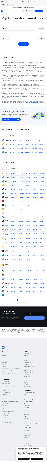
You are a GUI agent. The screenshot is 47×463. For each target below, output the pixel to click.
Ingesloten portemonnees (30, 398)
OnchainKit (26, 409)
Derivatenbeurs (27, 386)
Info (2, 353)
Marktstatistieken (6, 385)
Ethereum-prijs (27, 433)
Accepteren (36, 458)
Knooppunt (26, 414)
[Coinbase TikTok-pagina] (12, 450)
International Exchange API (30, 423)
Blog (3, 358)
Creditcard (26, 360)
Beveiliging (4, 362)
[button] (45, 11)
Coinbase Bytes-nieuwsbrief (8, 386)
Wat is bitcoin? (5, 396)
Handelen (26, 353)
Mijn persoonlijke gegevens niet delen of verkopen (11, 374)
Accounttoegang (5, 420)
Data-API (26, 410)
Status (3, 424)
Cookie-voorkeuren (6, 371)
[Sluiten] (44, 448)
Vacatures (4, 355)
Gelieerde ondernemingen (8, 357)
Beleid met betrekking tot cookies (9, 370)
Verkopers (4, 366)
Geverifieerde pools (28, 388)
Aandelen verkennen (6, 383)
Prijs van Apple (27, 443)
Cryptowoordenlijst (6, 392)
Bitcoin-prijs (27, 431)
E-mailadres (26, 311)
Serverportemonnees (29, 396)
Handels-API (27, 405)
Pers (3, 360)
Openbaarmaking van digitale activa (10, 377)
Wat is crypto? (5, 398)
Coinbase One (27, 357)
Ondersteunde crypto (6, 422)
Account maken (5, 413)
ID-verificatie (5, 415)
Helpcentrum (5, 409)
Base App (26, 355)
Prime (25, 380)
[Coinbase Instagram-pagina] (9, 450)
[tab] (6, 51)
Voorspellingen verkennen (30, 366)
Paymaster (26, 407)
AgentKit (26, 416)
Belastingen (4, 405)
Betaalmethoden (5, 419)
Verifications (27, 412)
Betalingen (26, 374)
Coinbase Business (28, 372)
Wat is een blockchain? (7, 399)
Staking (26, 382)
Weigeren (23, 458)
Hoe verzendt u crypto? (7, 403)
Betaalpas (26, 362)
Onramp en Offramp (28, 401)
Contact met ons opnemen (8, 411)
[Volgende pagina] (29, 300)
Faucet (25, 420)
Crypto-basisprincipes (7, 388)
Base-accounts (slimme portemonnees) (33, 399)
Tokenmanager (27, 376)
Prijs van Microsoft (28, 445)
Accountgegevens (6, 417)
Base (25, 394)
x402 (25, 403)
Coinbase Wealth (28, 358)
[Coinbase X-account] (1, 450)
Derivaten (26, 364)
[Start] (2, 11)
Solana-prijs (27, 435)
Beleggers (4, 364)
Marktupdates (5, 394)
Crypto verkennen (6, 381)
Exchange (26, 384)
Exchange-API (27, 422)
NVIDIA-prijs (27, 441)
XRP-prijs (26, 437)
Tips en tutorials (5, 390)
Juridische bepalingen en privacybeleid (11, 368)
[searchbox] (42, 38)
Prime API (26, 425)
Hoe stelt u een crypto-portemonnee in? (11, 401)
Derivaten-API (27, 427)
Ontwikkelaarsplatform (29, 392)
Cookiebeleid (35, 453)
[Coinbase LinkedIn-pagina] (5, 450)
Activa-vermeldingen (29, 370)
